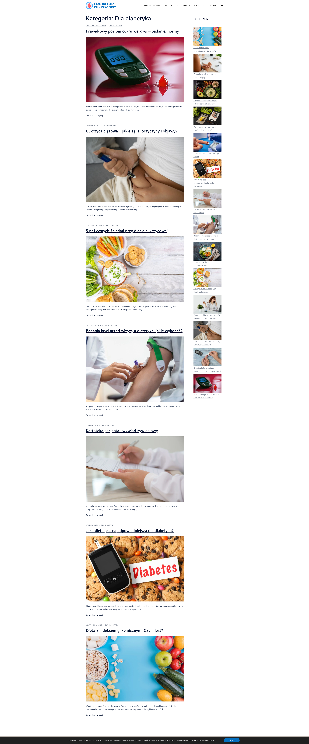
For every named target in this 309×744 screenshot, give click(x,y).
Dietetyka (199, 5)
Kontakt (211, 5)
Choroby (186, 5)
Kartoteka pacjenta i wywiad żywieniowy (122, 430)
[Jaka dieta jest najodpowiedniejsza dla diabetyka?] (135, 568)
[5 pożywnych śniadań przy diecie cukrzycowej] (135, 268)
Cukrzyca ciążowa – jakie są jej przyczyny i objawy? (131, 131)
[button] (222, 5)
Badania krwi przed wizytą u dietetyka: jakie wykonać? (134, 330)
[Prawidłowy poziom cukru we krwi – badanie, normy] (135, 68)
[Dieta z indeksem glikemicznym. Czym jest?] (135, 668)
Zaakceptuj (232, 740)
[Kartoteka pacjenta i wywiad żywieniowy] (135, 468)
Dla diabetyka (171, 5)
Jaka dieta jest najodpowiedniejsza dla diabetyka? (130, 530)
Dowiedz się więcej (94, 115)
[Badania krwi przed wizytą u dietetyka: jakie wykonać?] (135, 368)
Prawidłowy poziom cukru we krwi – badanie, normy (132, 31)
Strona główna (152, 5)
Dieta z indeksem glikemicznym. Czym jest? (124, 630)
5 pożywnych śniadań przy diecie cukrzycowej (127, 230)
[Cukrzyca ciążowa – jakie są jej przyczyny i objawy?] (135, 168)
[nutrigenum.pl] (101, 5)
